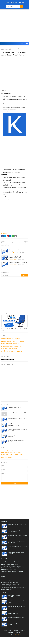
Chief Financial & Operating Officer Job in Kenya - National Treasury (16, 612)
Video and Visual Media (21, 587)
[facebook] (17, 43)
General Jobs (17, 338)
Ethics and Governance (17, 345)
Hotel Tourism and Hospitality (7, 346)
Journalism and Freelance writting (18, 567)
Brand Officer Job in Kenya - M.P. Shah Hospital (16, 601)
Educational (3, 341)
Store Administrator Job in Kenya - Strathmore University (17, 623)
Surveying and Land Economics (21, 585)
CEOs (13, 585)
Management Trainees (18, 346)
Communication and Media (6, 345)
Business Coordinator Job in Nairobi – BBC (18, 262)
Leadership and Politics (16, 350)
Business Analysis (8, 48)
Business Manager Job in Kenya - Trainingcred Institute (17, 250)
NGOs (13, 338)
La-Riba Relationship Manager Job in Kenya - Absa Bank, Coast (17, 541)
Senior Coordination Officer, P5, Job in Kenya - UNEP (14, 328)
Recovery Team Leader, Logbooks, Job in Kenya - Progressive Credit (16, 607)
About (10, 630)
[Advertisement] (14, 25)
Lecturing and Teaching (14, 343)
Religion (9, 589)
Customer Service (14, 341)
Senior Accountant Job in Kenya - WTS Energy (17, 546)
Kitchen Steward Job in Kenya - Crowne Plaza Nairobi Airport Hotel (17, 530)
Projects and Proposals (13, 454)
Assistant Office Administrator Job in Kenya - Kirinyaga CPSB (17, 430)
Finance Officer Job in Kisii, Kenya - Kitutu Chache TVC (16, 435)
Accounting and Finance (6, 338)
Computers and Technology (16, 351)
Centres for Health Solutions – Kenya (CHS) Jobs (17, 413)
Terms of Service (18, 632)
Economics (24, 350)
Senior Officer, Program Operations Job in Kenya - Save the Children (18, 256)
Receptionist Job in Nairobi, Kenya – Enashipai (17, 418)
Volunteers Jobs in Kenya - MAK (14, 407)
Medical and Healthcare (18, 340)
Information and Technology (7, 340)
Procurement (15, 582)
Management (22, 450)
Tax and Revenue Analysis (6, 587)
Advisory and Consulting (6, 348)
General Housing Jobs (5, 351)
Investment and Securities (6, 457)
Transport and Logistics (6, 584)
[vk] (27, 43)
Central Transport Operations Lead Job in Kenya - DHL (16, 553)
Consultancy (14, 348)
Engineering (21, 341)
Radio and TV (4, 589)
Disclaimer (16, 630)
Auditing (7, 343)
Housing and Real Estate (6, 350)
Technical (15, 579)
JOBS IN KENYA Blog (18, 634)
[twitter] (19, 43)
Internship (9, 341)
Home (2, 48)
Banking (3, 343)
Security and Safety (15, 584)
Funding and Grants (15, 564)
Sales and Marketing (15, 450)
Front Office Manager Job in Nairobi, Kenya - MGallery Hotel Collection (17, 424)
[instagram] (21, 43)
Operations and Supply (19, 571)
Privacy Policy (10, 632)
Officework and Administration (7, 571)
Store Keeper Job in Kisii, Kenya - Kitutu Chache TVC (16, 441)
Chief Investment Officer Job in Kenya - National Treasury (16, 618)
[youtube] (25, 43)
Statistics (14, 587)
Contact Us (22, 630)
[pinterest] (23, 43)
